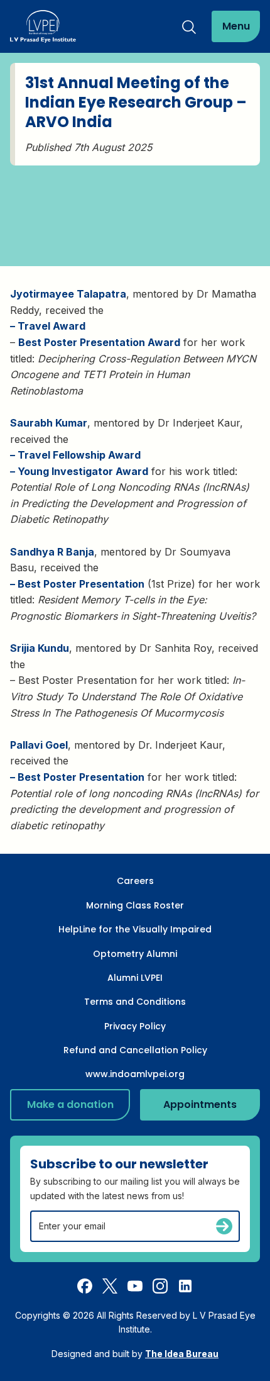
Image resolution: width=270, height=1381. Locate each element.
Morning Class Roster (135, 905)
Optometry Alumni (135, 954)
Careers (135, 881)
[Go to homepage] (43, 26)
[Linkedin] (185, 1285)
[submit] (224, 1226)
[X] (109, 1285)
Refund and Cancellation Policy (135, 1050)
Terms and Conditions (135, 1001)
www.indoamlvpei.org (135, 1074)
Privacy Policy (135, 1026)
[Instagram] (160, 1285)
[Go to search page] (189, 26)
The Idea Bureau (182, 1353)
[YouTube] (135, 1285)
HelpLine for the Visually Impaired (135, 929)
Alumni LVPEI (135, 977)
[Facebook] (84, 1285)
